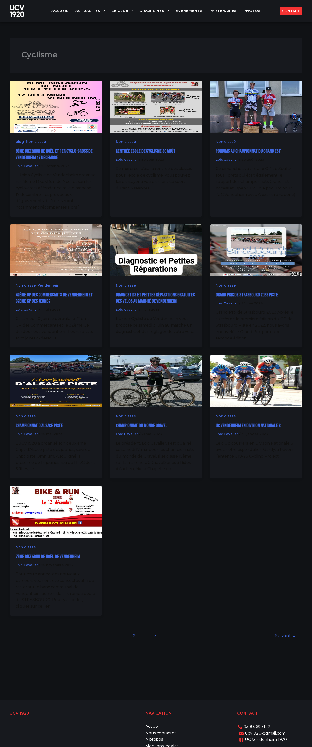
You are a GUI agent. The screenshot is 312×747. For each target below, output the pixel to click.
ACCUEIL (59, 11)
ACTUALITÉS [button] (87, 11)
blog (20, 141)
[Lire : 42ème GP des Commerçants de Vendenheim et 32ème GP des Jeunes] (56, 250)
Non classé (36, 141)
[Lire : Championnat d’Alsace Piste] (56, 380)
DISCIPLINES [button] (152, 11)
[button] (102, 11)
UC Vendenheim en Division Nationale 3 (248, 425)
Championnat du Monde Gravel (141, 425)
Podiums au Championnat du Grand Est (248, 151)
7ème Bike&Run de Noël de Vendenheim (48, 556)
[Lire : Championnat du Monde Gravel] (156, 380)
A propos (154, 739)
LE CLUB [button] (120, 11)
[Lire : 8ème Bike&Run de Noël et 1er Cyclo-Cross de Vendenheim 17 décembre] (56, 106)
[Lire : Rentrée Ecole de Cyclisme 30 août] (156, 106)
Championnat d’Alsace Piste (39, 425)
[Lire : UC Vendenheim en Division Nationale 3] (256, 380)
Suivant (285, 635)
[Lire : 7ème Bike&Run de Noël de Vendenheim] (56, 511)
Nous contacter (161, 733)
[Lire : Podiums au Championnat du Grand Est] (256, 106)
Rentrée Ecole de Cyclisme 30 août (146, 151)
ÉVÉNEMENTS (189, 11)
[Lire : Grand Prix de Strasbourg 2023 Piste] (256, 250)
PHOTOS (252, 11)
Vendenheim (49, 285)
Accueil (153, 726)
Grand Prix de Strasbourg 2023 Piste (247, 295)
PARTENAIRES (223, 11)
